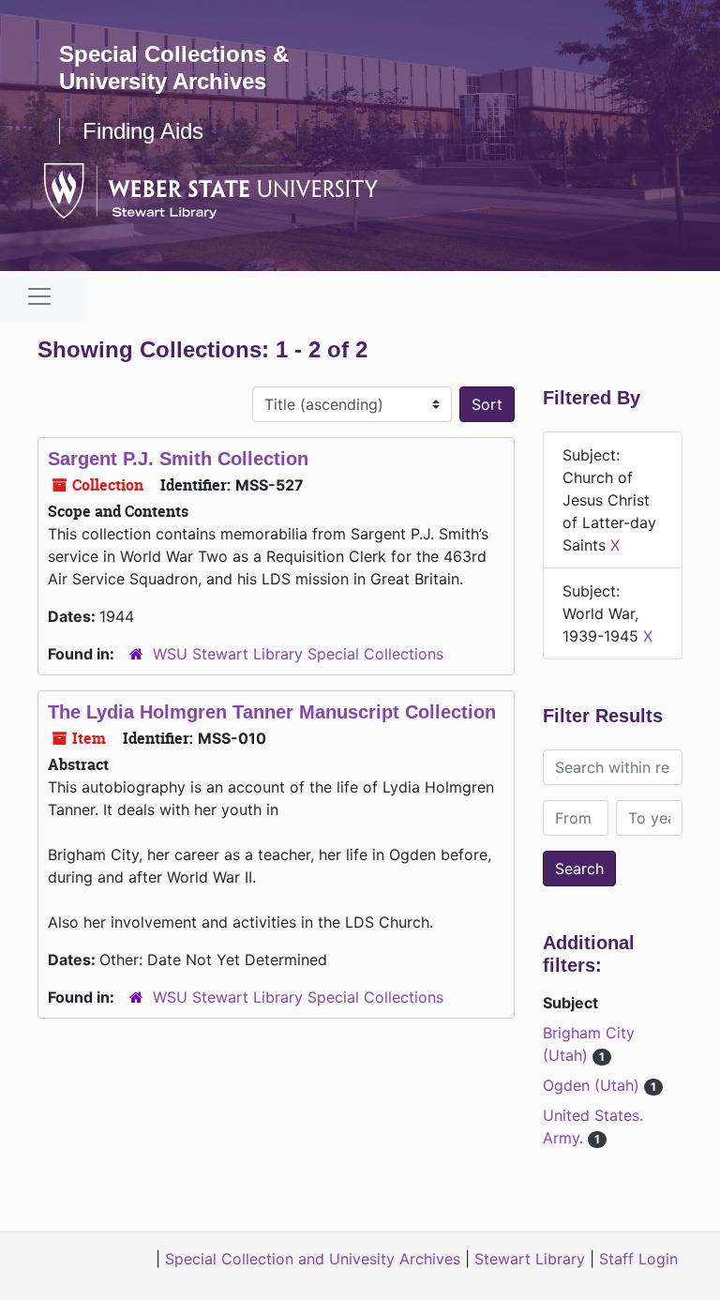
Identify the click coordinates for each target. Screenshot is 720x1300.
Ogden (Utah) (593, 1085)
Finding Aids (142, 131)
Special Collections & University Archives (174, 67)
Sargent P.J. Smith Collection (178, 458)
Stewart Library (529, 1258)
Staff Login (638, 1258)
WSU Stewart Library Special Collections (298, 653)
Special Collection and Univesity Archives (312, 1258)
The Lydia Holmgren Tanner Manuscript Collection (272, 712)
